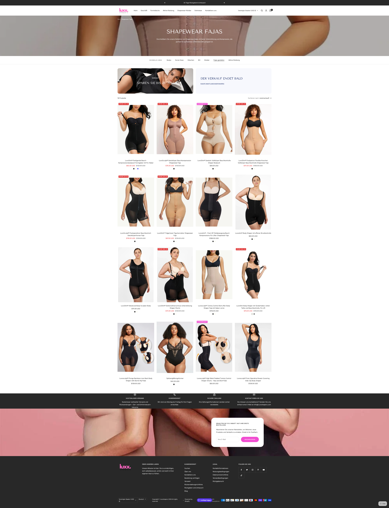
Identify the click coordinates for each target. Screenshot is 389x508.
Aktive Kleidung (168, 10)
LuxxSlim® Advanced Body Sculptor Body (136, 306)
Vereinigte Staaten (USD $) (247, 10)
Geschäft (144, 10)
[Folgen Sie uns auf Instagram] (252, 470)
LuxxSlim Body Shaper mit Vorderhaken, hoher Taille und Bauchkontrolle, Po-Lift (253, 307)
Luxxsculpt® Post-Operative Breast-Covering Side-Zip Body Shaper (253, 379)
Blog (186, 491)
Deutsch (141, 499)
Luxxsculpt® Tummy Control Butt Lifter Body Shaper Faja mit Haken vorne (214, 307)
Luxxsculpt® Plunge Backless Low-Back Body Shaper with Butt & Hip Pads (135, 379)
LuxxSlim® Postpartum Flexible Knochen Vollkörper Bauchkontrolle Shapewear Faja (253, 162)
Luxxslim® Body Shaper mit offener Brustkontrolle (253, 233)
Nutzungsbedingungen (221, 472)
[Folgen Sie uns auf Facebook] (241, 470)
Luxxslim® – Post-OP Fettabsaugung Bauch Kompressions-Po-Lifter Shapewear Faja (214, 234)
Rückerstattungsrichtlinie (193, 484)
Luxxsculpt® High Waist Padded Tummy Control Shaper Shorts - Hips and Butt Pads (214, 379)
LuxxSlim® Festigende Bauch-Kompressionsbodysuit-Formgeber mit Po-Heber (135, 162)
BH (199, 60)
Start (119, 19)
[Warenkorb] (270, 10)
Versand (187, 481)
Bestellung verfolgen (192, 478)
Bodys (169, 60)
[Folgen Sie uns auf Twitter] (247, 470)
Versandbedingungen (220, 478)
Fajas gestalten (219, 60)
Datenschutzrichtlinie (220, 475)
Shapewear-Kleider (184, 10)
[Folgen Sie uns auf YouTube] (263, 470)
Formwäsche (155, 10)
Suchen (187, 468)
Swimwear (198, 10)
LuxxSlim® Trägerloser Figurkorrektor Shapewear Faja (175, 234)
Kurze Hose (179, 60)
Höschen (191, 60)
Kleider (206, 60)
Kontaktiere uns (210, 10)
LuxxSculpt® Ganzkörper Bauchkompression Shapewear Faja (175, 162)
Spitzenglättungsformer (175, 378)
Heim (135, 10)
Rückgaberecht (218, 481)
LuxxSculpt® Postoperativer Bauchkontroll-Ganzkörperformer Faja (135, 234)
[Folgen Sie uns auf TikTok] (241, 475)
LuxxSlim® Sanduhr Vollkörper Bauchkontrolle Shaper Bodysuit (214, 162)
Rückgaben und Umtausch (193, 488)
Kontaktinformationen (220, 468)
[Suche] (262, 10)
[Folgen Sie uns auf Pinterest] (258, 470)
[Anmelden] (266, 10)
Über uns (187, 472)
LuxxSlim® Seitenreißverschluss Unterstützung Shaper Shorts (175, 307)
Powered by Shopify (188, 500)
